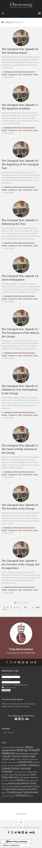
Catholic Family (8, 759)
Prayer (30, 786)
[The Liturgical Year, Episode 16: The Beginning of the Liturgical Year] (21, 149)
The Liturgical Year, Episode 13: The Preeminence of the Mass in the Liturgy (20, 333)
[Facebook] (7, 662)
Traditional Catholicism (22, 792)
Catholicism (24, 761)
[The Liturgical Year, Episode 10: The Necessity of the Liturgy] (21, 493)
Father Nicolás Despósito (19, 775)
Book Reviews (22, 753)
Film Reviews (6, 780)
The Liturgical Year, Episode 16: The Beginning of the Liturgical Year (20, 164)
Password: (6, 680)
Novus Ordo (28, 783)
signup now (6, 685)
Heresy (13, 780)
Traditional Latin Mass (8, 796)
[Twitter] (15, 662)
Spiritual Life (23, 789)
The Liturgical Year (28, 75)
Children (36, 762)
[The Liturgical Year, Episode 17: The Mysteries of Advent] (21, 93)
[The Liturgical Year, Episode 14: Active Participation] (21, 264)
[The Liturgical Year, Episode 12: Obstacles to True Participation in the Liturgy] (21, 374)
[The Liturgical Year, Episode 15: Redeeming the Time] (21, 209)
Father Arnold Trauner (16, 770)
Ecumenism (10, 765)
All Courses (21, 814)
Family (16, 765)
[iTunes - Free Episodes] (27, 662)
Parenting (10, 786)
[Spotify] (35, 662)
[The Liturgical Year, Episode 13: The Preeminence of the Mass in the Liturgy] (21, 318)
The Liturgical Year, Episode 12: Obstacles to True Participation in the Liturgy (20, 390)
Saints (36, 786)
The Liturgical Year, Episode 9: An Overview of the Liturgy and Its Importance (20, 564)
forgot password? (20, 685)
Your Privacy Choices (18, 841)
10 (25, 607)
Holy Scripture (30, 780)
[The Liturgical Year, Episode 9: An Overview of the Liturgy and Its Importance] (21, 549)
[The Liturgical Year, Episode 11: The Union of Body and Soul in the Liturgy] (21, 434)
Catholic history (12, 762)
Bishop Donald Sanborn (21, 751)
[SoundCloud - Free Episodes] (31, 662)
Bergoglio (5, 747)
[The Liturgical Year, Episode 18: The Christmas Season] (21, 38)
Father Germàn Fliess (20, 772)
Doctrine (4, 765)
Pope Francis (20, 786)
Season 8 (13, 75)
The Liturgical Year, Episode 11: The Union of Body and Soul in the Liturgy (20, 449)
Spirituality (10, 789)
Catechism (34, 754)
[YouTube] (19, 662)
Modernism (14, 783)
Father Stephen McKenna (28, 777)
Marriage (5, 784)
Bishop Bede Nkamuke (17, 747)
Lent (36, 780)
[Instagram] (11, 662)
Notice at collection (11, 845)
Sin (3, 789)
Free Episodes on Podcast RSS (21, 716)
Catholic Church (10, 756)
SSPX (33, 789)
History (21, 780)
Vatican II (21, 795)
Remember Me (10, 688)
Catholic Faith (27, 756)
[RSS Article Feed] (23, 662)
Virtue (31, 796)
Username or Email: (10, 674)
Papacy (4, 786)
